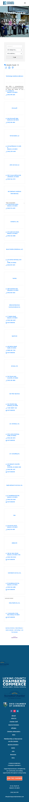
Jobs (13, 751)
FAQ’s (13, 758)
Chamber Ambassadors (13, 731)
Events (13, 748)
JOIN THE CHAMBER (14, 778)
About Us (13, 718)
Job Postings (17, 630)
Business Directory (10, 628)
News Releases (19, 628)
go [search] (15, 57)
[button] (5, 65)
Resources (13, 754)
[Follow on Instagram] (14, 711)
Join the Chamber (13, 741)
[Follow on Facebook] (11, 711)
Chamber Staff (14, 721)
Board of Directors (14, 725)
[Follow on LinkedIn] (17, 711)
